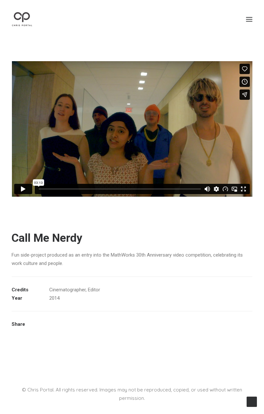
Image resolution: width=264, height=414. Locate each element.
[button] (249, 19)
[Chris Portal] (22, 19)
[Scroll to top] (252, 401)
